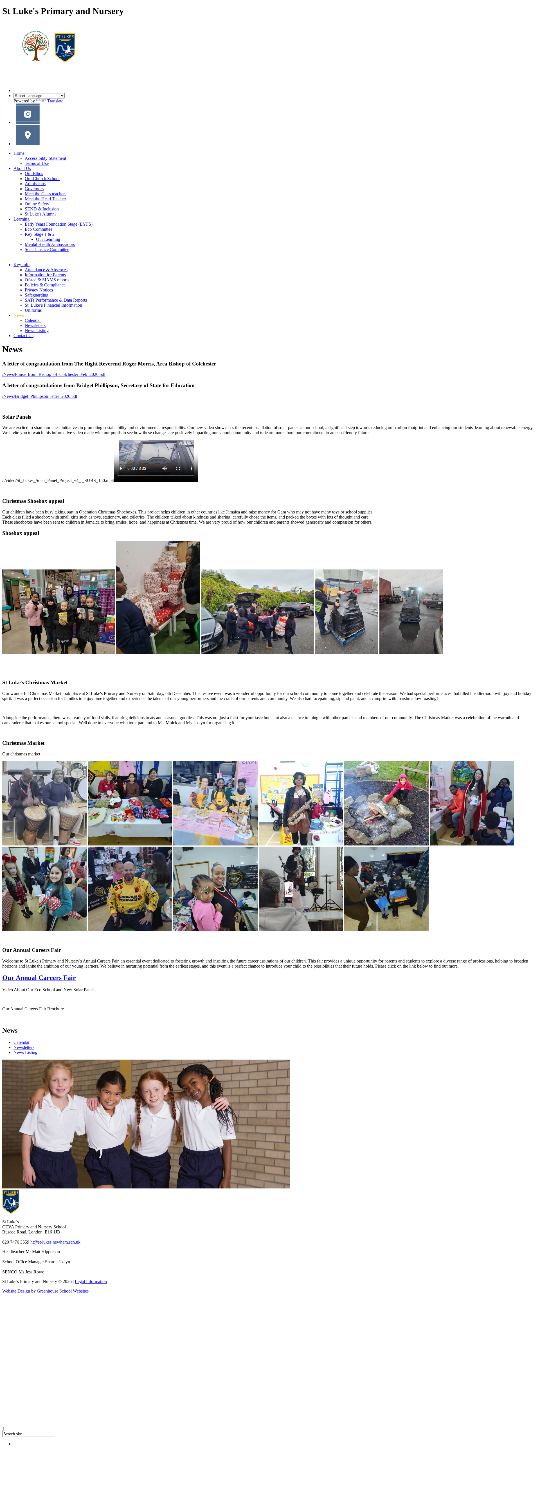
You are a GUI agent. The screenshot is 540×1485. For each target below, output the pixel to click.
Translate (55, 100)
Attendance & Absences (46, 269)
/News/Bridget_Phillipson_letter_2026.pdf (39, 396)
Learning (22, 219)
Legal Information (91, 1281)
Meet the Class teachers (45, 193)
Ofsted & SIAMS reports (47, 279)
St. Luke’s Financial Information (53, 305)
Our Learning (48, 239)
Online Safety (37, 203)
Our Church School (42, 178)
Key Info (22, 264)
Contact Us (23, 335)
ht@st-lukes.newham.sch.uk (55, 1242)
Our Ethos (34, 173)
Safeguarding (36, 295)
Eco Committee (38, 229)
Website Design (16, 1291)
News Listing (37, 330)
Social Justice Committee (47, 249)
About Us (22, 168)
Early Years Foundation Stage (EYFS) (59, 224)
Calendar (33, 320)
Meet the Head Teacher (45, 198)
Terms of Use (37, 163)
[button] (28, 122)
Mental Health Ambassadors (50, 244)
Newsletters (35, 325)
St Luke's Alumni (40, 214)
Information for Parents (45, 274)
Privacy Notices (39, 290)
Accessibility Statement (45, 158)
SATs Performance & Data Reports (56, 300)
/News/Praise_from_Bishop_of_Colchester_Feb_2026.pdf (53, 374)
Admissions (35, 183)
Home (19, 153)
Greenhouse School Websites (63, 1291)
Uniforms (33, 310)
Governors (34, 188)
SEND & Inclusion (42, 209)
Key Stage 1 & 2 (40, 234)
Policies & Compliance (45, 284)
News (19, 315)
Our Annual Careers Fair (39, 977)
